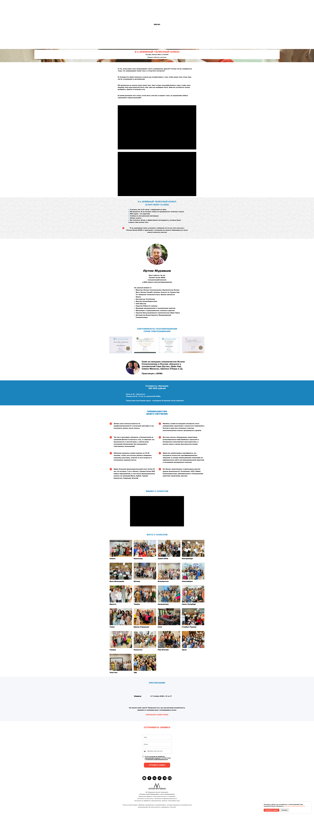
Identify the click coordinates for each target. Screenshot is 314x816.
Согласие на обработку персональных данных (150, 800)
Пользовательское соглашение (164, 796)
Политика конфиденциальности (166, 798)
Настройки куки (174, 800)
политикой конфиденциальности (157, 759)
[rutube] (159, 778)
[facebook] (149, 778)
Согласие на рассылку (145, 798)
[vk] (154, 778)
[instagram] (144, 778)
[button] (170, 778)
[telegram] (165, 778)
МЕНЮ (157, 24)
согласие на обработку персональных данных (155, 757)
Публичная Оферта (145, 796)
